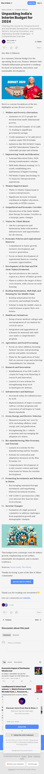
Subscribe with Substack (23, 735)
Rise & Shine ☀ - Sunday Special (15, 10)
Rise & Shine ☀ (11, 40)
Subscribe (31, 3)
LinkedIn (26, 598)
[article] (22, 675)
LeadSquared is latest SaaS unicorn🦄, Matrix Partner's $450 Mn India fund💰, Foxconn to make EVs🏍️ (16, 689)
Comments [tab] (7, 635)
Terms (30, 756)
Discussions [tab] (18, 662)
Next (37, 620)
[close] (38, 698)
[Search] (40, 662)
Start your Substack (16, 764)
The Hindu (26, 567)
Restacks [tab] (16, 635)
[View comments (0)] (11, 48)
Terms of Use (34, 740)
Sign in (39, 3)
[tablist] (11, 635)
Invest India (15, 567)
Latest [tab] (10, 662)
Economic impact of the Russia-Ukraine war (16, 669)
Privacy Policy (23, 744)
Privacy (23, 756)
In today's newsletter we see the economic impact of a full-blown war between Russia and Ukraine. (15, 675)
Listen (39, 42)
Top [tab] (4, 662)
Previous (8, 620)
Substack (11, 769)
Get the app (32, 764)
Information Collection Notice (28, 742)
